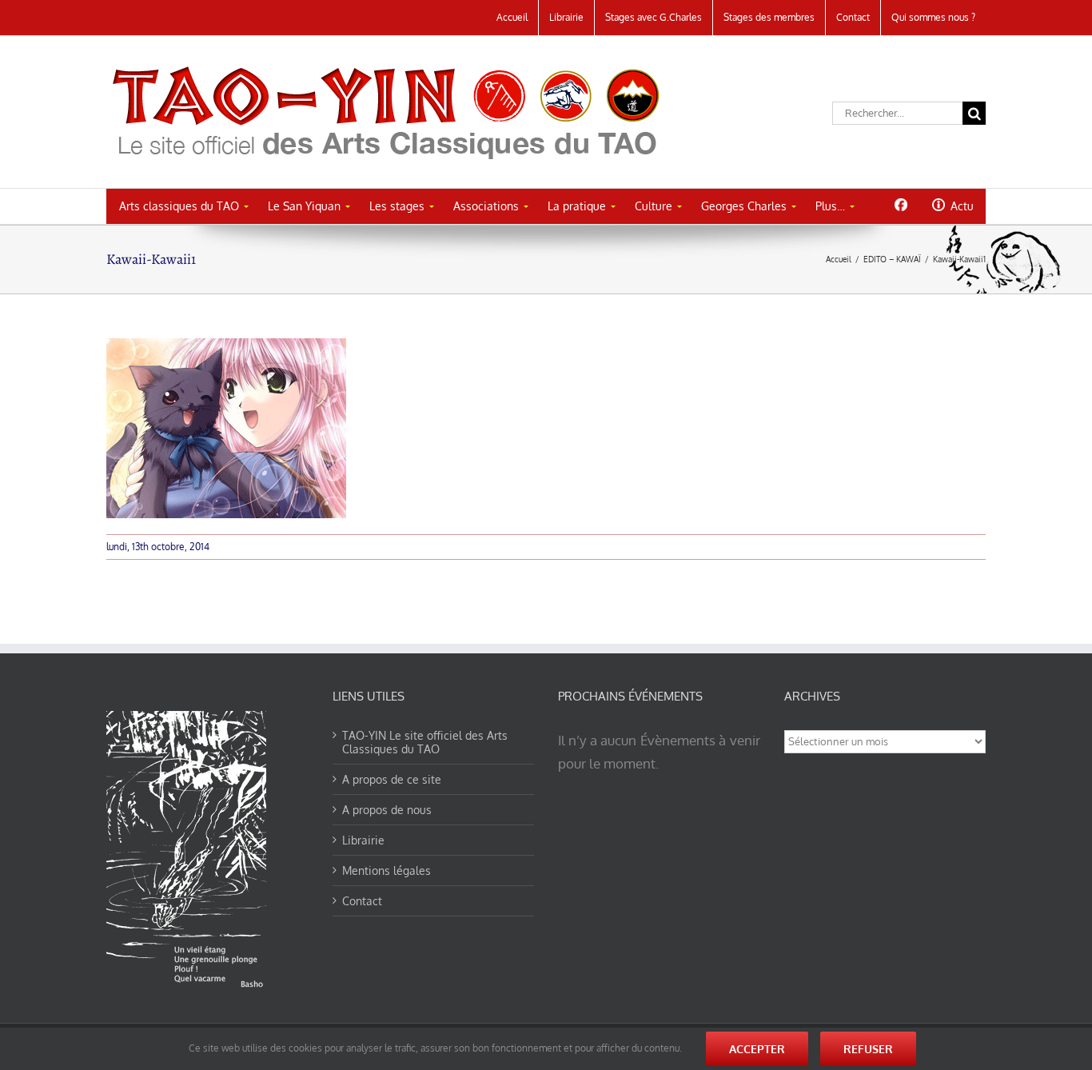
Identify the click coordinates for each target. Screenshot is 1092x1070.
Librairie (363, 840)
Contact (362, 901)
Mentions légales (386, 870)
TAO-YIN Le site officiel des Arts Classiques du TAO (425, 742)
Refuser (868, 1049)
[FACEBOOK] (900, 205)
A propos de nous (387, 809)
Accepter (757, 1049)
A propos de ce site (391, 779)
